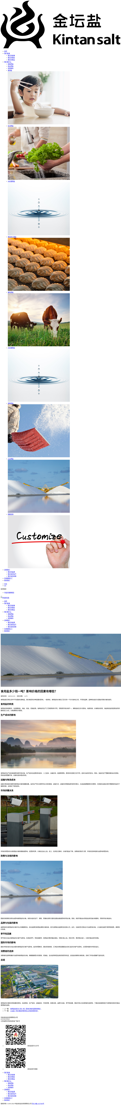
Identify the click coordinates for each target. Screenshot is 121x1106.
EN (5, 585)
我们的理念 (11, 57)
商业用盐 (10, 616)
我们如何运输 (12, 576)
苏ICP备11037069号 (38, 1103)
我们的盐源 (11, 572)
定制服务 (10, 618)
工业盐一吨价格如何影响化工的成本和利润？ (24, 1011)
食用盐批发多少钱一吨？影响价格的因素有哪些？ (25, 1009)
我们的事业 (11, 60)
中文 (5, 584)
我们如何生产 (12, 574)
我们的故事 (11, 55)
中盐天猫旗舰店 (9, 592)
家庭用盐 (10, 614)
